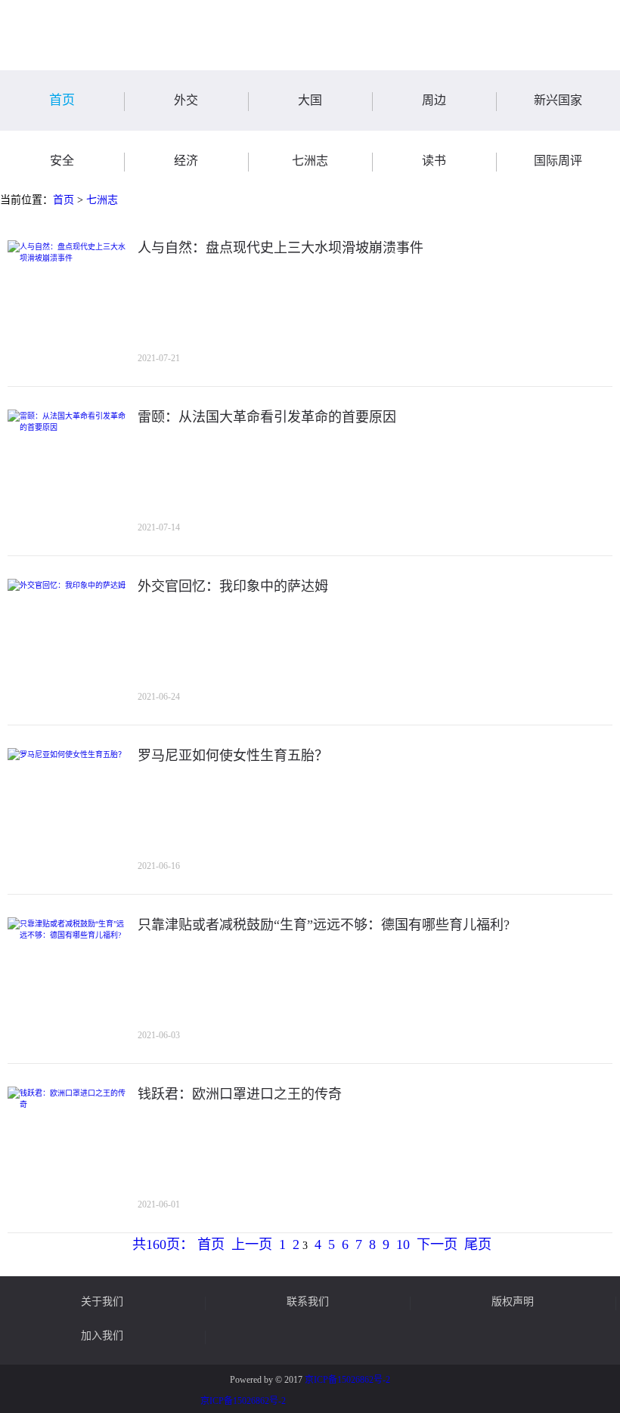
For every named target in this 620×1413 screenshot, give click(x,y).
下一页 (437, 1244)
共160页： (163, 1244)
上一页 (251, 1244)
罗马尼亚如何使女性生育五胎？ (233, 755)
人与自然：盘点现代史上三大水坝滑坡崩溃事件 (280, 247)
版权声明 (512, 1302)
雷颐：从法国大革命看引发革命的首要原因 (267, 417)
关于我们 (102, 1302)
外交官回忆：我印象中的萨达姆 (233, 586)
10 (403, 1244)
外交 (186, 100)
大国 (310, 100)
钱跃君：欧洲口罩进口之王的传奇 (240, 1094)
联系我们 (308, 1302)
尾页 (477, 1244)
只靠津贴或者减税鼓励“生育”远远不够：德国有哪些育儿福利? (324, 924)
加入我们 (102, 1336)
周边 (434, 100)
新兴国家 (558, 100)
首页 (62, 100)
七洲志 (102, 200)
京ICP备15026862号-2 (347, 1379)
